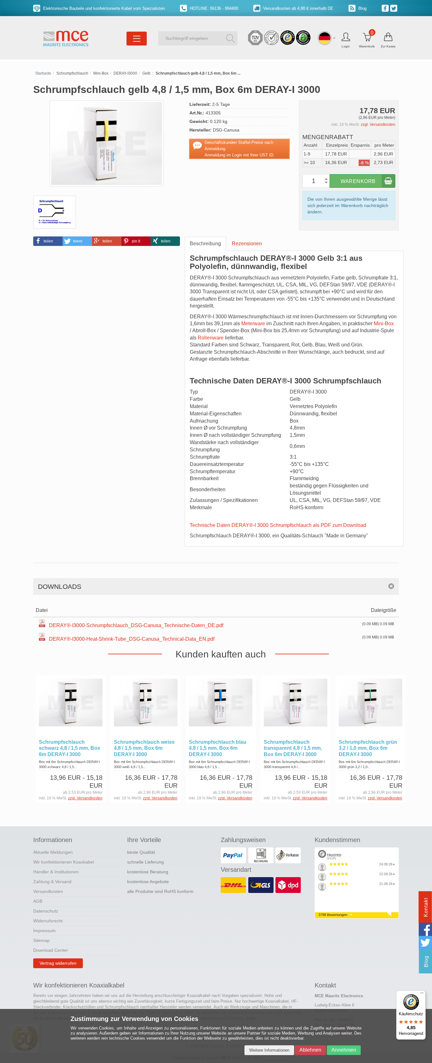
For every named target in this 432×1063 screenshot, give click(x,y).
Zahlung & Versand (52, 881)
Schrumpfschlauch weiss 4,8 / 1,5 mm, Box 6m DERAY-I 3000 (144, 748)
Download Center (50, 950)
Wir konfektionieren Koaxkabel (63, 861)
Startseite (43, 73)
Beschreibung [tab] (205, 243)
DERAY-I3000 (125, 73)
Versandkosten (48, 891)
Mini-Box (100, 73)
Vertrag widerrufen (58, 963)
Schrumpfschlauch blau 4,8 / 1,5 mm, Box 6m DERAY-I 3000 (217, 748)
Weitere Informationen (269, 1050)
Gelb (146, 73)
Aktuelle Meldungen (53, 852)
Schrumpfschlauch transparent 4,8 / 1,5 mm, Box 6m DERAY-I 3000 (293, 748)
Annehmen (343, 1050)
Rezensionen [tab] (247, 243)
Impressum (44, 930)
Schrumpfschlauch (72, 73)
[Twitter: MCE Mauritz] (394, 8)
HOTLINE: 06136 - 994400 (213, 8)
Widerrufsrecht (48, 920)
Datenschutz (45, 910)
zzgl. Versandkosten (378, 124)
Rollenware (211, 337)
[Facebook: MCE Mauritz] (386, 8)
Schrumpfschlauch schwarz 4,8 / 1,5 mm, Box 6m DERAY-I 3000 (69, 748)
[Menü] (422, 994)
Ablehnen (310, 1050)
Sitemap (41, 940)
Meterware (253, 323)
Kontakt (426, 907)
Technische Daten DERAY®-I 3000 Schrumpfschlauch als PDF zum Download (278, 525)
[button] (48, 241)
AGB (37, 901)
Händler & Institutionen (56, 871)
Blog (362, 8)
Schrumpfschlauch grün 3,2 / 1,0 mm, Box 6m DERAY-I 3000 (368, 748)
